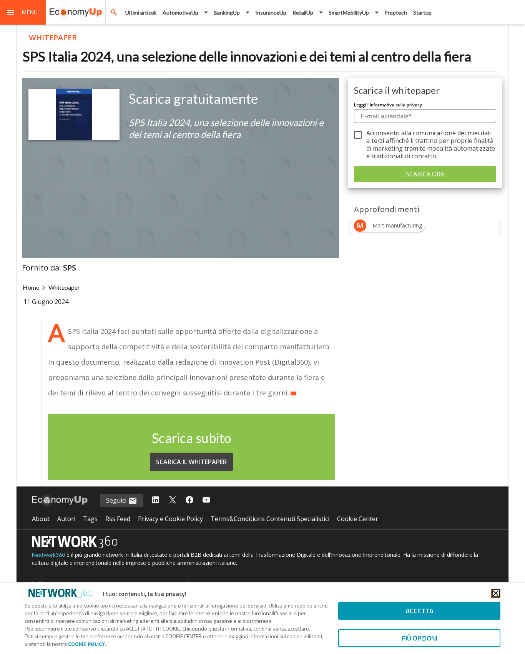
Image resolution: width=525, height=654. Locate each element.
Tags (90, 519)
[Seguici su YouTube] (206, 500)
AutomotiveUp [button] (180, 12)
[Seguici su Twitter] (172, 500)
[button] (23, 12)
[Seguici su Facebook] (189, 500)
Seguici (117, 500)
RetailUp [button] (302, 12)
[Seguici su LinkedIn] (155, 500)
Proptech (395, 12)
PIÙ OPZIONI (419, 638)
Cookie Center (357, 519)
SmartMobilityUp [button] (349, 12)
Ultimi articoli (140, 12)
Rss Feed (117, 519)
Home (31, 287)
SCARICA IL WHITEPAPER (191, 462)
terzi (377, 140)
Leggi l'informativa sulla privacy (388, 105)
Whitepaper (64, 287)
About (41, 519)
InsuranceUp (270, 12)
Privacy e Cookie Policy (170, 519)
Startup (422, 12)
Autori (66, 519)
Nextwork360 (48, 554)
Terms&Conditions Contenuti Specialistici (270, 519)
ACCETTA (419, 611)
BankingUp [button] (227, 12)
